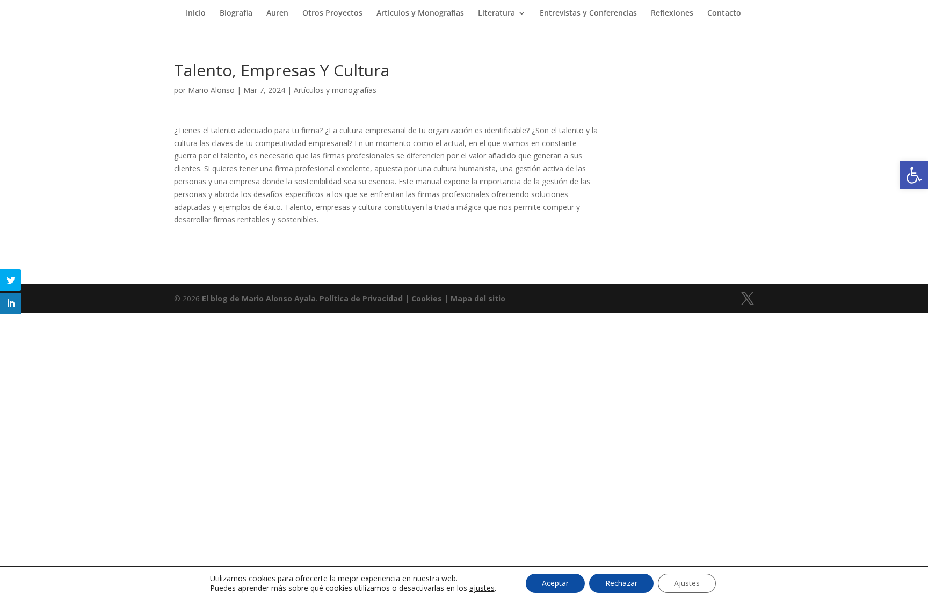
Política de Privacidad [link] (361, 298)
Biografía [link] (236, 13)
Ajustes (687, 583)
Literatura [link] (496, 13)
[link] (914, 175)
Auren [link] (277, 13)
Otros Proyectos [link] (332, 13)
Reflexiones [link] (672, 13)
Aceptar (555, 583)
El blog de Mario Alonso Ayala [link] (259, 298)
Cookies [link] (426, 298)
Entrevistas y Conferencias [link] (588, 13)
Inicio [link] (196, 13)
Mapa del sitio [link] (478, 298)
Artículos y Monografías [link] (420, 13)
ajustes (482, 588)
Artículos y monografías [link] (335, 90)
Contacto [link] (724, 13)
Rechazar (621, 583)
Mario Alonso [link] (211, 90)
